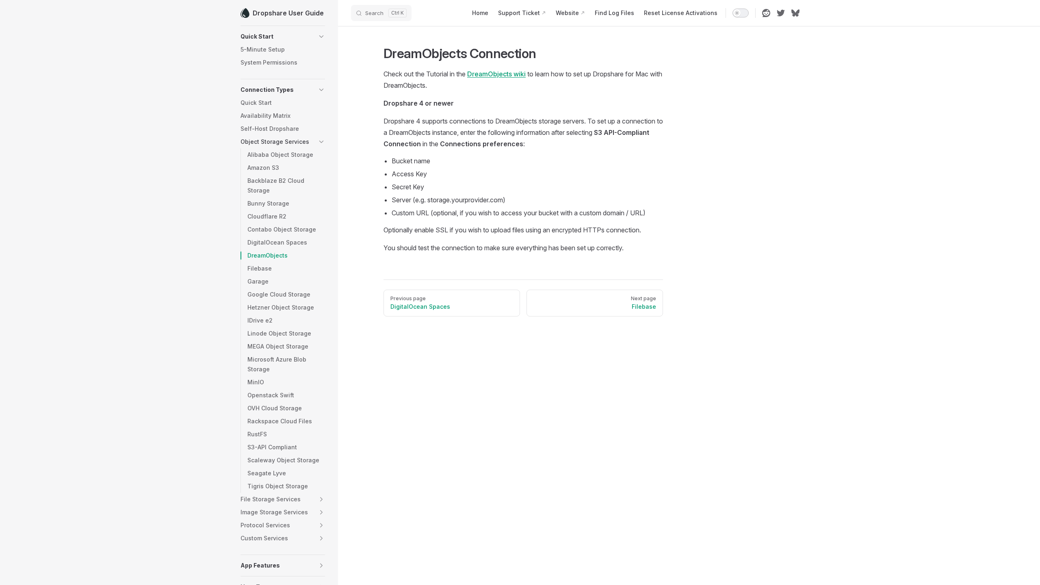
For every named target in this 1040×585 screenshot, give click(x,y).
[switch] (740, 13)
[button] (282, 36)
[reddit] (766, 13)
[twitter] (781, 13)
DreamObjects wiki (496, 74)
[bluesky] (795, 13)
